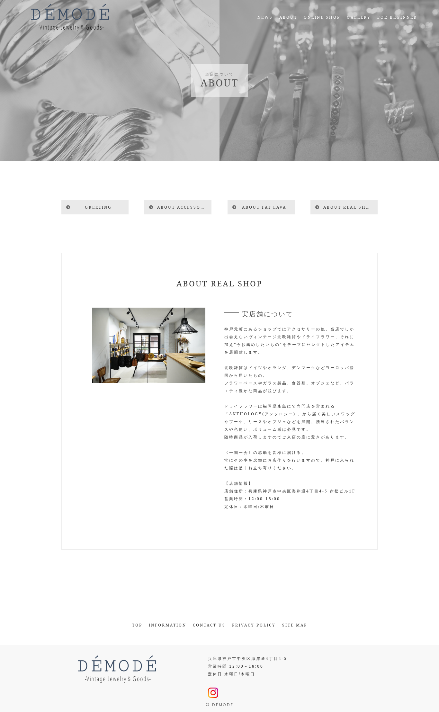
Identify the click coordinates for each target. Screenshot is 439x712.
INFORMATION (167, 625)
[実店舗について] (148, 379)
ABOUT (288, 17)
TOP (137, 625)
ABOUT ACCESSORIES (184, 207)
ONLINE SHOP (322, 17)
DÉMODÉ (223, 704)
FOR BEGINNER (397, 17)
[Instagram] (213, 694)
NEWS (265, 17)
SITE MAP (294, 625)
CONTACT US (209, 625)
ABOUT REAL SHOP (348, 207)
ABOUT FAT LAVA (264, 207)
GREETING (98, 207)
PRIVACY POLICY (254, 625)
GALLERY (359, 17)
